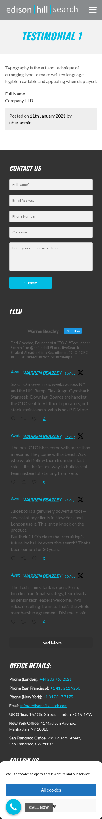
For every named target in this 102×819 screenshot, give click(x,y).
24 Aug (70, 437)
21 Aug (70, 500)
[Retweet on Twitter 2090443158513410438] (25, 622)
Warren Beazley (42, 372)
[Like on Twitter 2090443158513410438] (35, 622)
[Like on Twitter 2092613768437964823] (35, 419)
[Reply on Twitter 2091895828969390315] (14, 482)
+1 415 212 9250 (65, 688)
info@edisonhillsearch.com (43, 705)
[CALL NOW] (13, 807)
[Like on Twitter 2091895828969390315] (35, 482)
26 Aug (70, 373)
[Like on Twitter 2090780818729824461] (35, 559)
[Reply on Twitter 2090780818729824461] (14, 559)
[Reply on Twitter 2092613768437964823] (14, 419)
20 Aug (70, 576)
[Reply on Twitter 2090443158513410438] (14, 622)
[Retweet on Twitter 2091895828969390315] (25, 482)
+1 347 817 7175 (58, 696)
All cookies (51, 790)
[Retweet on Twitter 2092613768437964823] (25, 419)
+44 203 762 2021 (55, 679)
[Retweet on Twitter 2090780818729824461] (25, 559)
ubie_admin (20, 122)
